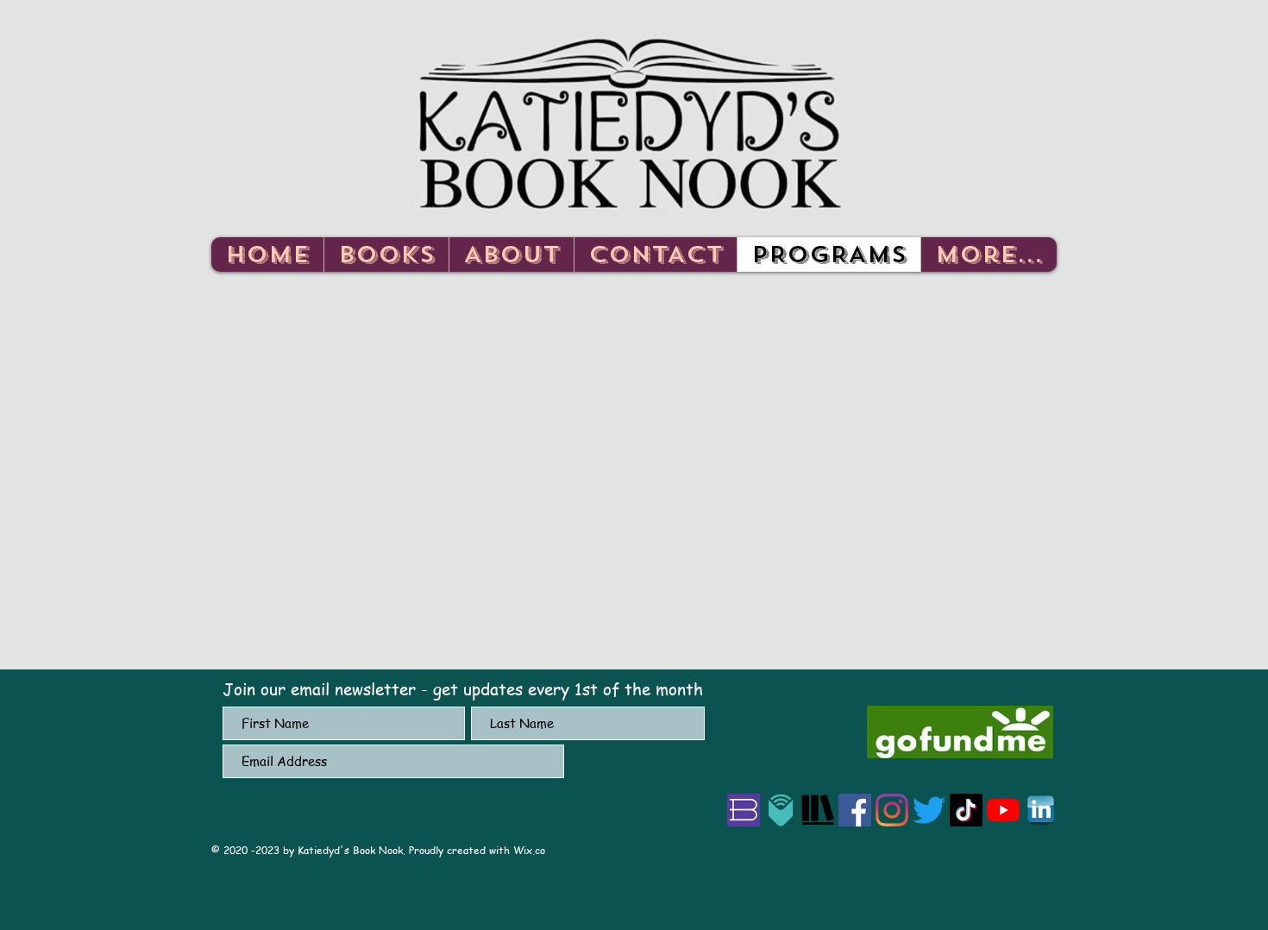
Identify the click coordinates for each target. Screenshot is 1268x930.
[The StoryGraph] (817, 810)
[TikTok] (966, 810)
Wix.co (529, 850)
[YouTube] (1003, 810)
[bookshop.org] (743, 810)
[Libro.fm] (780, 810)
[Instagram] (892, 810)
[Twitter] (929, 810)
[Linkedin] (1040, 810)
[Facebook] (854, 810)
